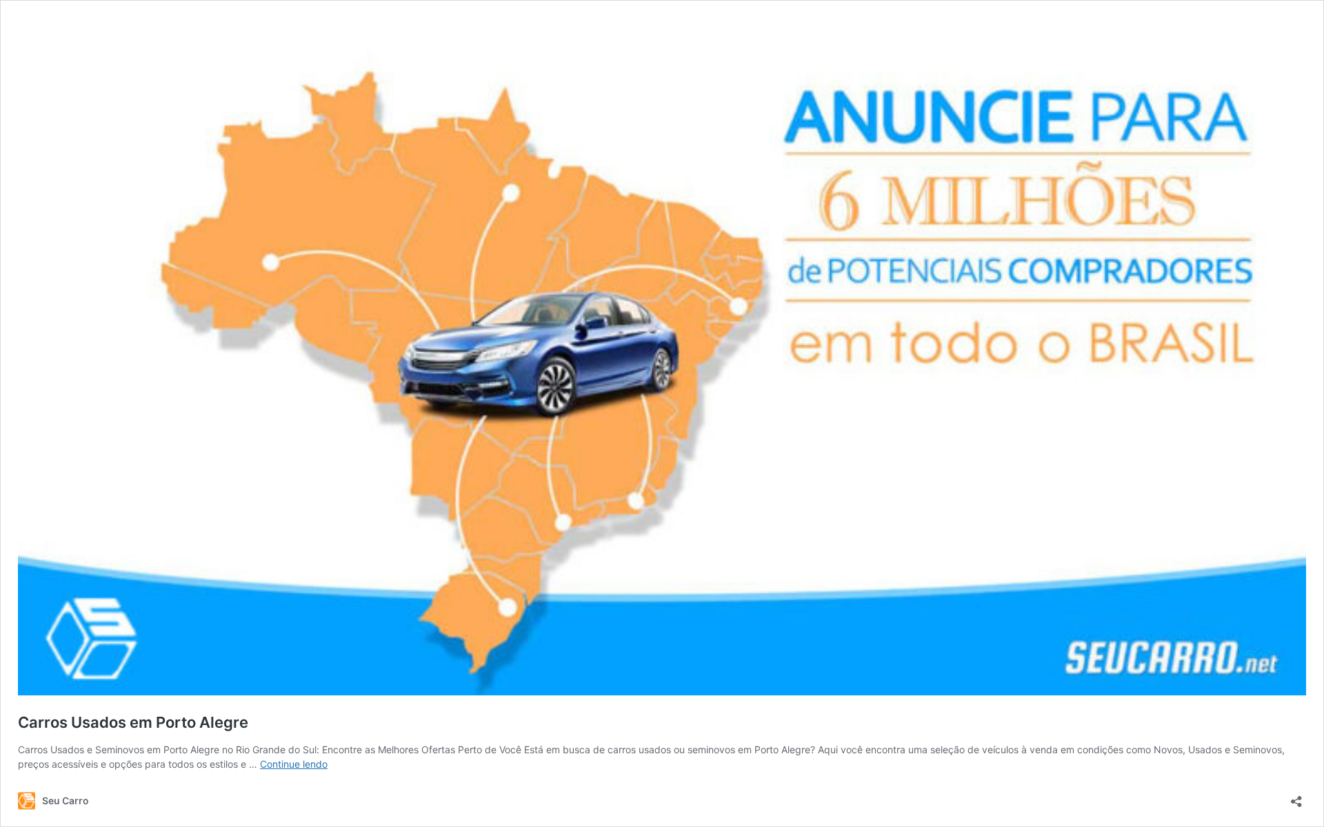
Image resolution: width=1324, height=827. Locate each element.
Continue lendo (294, 764)
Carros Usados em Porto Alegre (133, 722)
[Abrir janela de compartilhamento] (1296, 797)
